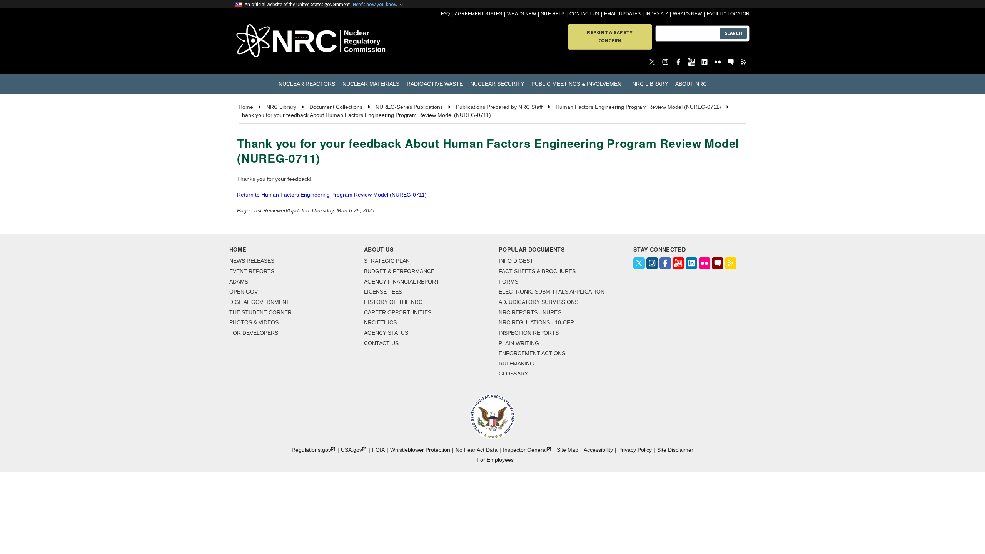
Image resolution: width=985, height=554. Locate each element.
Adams (238, 282)
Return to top (969, 538)
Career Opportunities (397, 312)
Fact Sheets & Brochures (537, 271)
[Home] (276, 41)
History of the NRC (393, 302)
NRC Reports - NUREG (530, 312)
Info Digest (516, 261)
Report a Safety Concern (610, 36)
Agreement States (478, 14)
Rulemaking (516, 363)
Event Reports (251, 271)
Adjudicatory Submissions (538, 302)
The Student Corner (260, 312)
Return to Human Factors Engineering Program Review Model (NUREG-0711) (332, 195)
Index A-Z (657, 14)
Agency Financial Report (401, 282)
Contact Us (584, 14)
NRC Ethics (380, 322)
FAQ (445, 14)
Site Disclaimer (675, 450)
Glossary (513, 373)
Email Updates (622, 14)
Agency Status (386, 333)
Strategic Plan (387, 261)
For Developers (253, 333)
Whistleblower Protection (420, 450)
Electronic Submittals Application (551, 292)
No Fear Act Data (477, 450)
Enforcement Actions (532, 353)
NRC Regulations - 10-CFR (536, 322)
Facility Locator (728, 14)
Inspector (525, 450)
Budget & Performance (399, 271)
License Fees (383, 292)
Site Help (552, 14)
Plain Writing (519, 343)
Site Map (567, 450)
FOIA (378, 450)
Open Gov (243, 292)
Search (733, 33)
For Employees (495, 460)
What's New (521, 14)
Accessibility (598, 450)
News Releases (251, 261)
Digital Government (259, 302)
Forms (508, 282)
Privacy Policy (635, 450)
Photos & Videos (254, 322)
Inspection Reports (529, 333)
